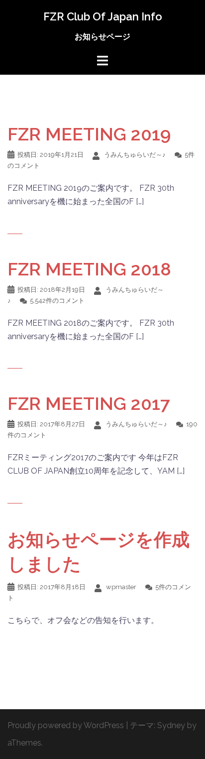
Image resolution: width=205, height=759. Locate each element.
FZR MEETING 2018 (89, 268)
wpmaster (121, 587)
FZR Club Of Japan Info (102, 16)
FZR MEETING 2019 (89, 134)
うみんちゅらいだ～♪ (135, 154)
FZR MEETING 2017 (88, 403)
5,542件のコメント (57, 300)
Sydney (171, 725)
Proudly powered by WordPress (65, 725)
